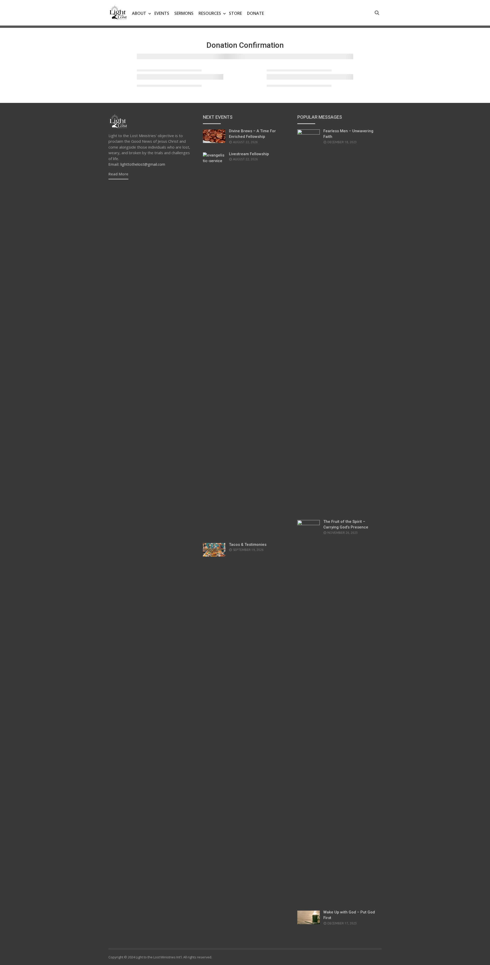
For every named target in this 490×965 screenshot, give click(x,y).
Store (235, 13)
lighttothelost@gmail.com (142, 164)
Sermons (183, 13)
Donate (255, 13)
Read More (118, 173)
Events (161, 13)
